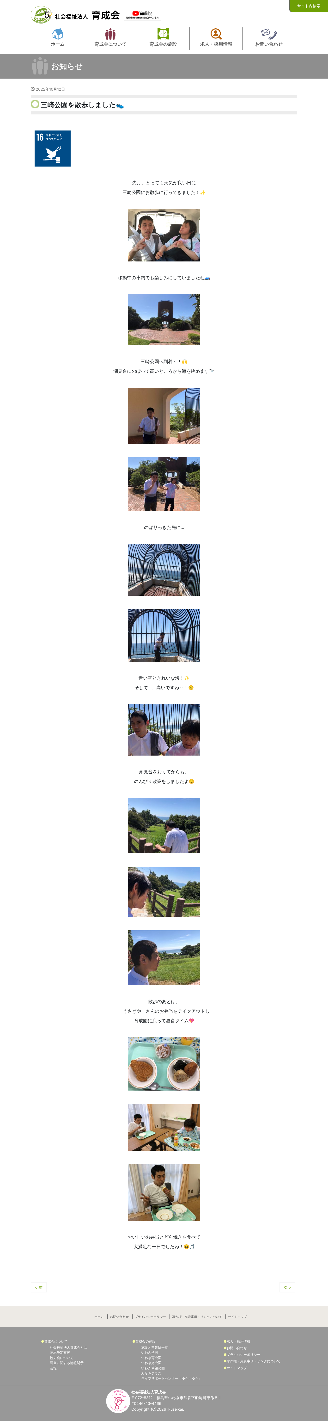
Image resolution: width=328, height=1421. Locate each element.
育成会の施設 (145, 1341)
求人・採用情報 (238, 1341)
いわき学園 (149, 1352)
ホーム (99, 1317)
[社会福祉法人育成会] (76, 13)
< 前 (39, 1287)
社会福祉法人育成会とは (68, 1347)
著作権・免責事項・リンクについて (197, 1317)
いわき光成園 (151, 1363)
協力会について (61, 1358)
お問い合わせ (119, 1317)
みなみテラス (151, 1373)
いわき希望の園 (153, 1368)
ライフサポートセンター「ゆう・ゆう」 (171, 1378)
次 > (287, 1287)
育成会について (56, 1341)
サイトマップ (237, 1317)
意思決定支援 (60, 1352)
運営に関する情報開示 (67, 1363)
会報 (53, 1368)
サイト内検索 (308, 5)
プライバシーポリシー (150, 1317)
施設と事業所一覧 (154, 1347)
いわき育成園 (151, 1358)
